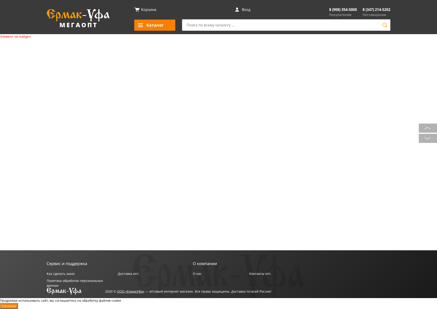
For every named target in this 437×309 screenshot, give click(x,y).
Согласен (9, 306)
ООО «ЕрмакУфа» (130, 291)
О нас (197, 273)
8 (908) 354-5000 (343, 9)
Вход (246, 9)
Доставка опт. (129, 273)
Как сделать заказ (61, 273)
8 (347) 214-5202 (376, 9)
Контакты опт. (260, 273)
